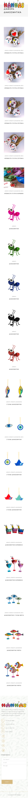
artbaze (18, 794)
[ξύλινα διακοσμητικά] (14, 388)
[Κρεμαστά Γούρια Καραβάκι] (14, 177)
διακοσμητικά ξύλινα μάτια (14, 615)
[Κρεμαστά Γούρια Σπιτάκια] (14, 37)
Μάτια (22, 50)
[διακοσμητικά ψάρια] (14, 634)
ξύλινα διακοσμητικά (14, 404)
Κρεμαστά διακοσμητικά (14, 50)
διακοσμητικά (14, 229)
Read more (14, 56)
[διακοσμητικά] (14, 213)
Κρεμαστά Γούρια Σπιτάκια (14, 53)
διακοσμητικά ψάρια (14, 650)
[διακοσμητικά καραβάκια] (14, 529)
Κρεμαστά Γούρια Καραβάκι (14, 193)
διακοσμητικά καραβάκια (14, 545)
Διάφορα (7, 50)
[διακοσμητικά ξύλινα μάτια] (14, 599)
